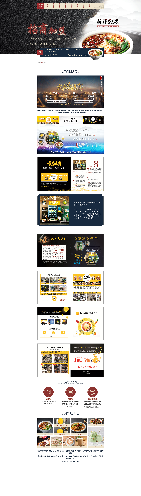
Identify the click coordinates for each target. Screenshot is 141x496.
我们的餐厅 (53, 5)
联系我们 (89, 6)
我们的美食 (59, 5)
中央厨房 (71, 6)
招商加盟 (83, 6)
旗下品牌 (77, 6)
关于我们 (47, 6)
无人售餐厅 (65, 5)
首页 (42, 62)
